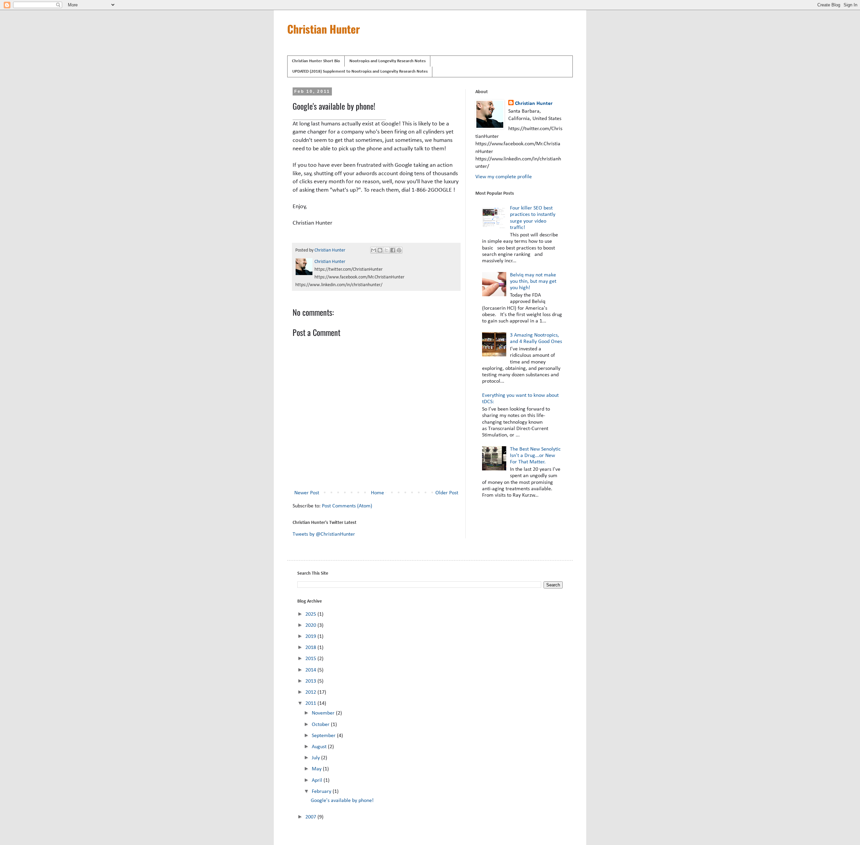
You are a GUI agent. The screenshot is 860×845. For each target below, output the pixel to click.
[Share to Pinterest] (399, 250)
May (317, 769)
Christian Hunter (323, 29)
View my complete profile (503, 177)
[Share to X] (386, 250)
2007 (311, 817)
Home (377, 493)
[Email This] (373, 250)
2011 (311, 703)
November (324, 713)
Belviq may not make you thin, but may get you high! (533, 281)
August (320, 747)
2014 (311, 670)
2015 (311, 658)
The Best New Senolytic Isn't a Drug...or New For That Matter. (535, 456)
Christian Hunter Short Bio (316, 61)
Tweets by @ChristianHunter (324, 534)
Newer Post (306, 493)
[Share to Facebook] (392, 250)
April (318, 780)
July (316, 758)
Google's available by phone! (342, 800)
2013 (311, 681)
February (322, 791)
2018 (311, 647)
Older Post (446, 493)
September (324, 735)
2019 (311, 636)
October (321, 724)
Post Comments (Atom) (347, 506)
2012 (311, 692)
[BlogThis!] (380, 250)
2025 (311, 614)
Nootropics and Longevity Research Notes (387, 61)
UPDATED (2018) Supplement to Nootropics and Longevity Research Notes (360, 71)
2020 (311, 625)
